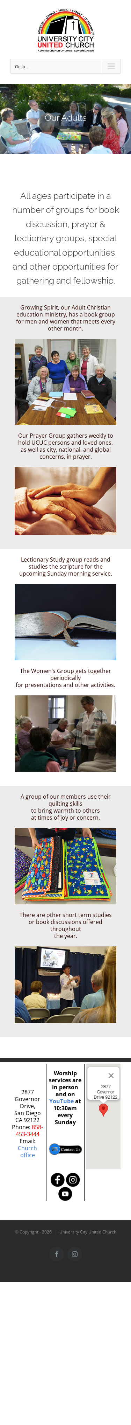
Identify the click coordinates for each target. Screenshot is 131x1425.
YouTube (61, 1101)
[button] (103, 1110)
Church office (27, 1151)
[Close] (111, 1075)
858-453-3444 (29, 1130)
